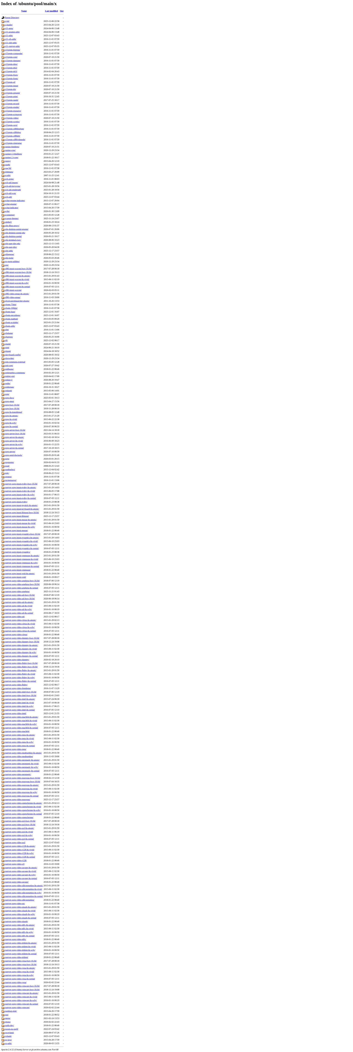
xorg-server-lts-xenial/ (14, 448)
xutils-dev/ (9, 1025)
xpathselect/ (10, 469)
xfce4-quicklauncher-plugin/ (17, 301)
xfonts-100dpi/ (11, 308)
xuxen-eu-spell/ (11, 1029)
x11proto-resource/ (13, 111)
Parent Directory (12, 17)
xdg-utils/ (9, 251)
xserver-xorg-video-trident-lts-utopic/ (21, 943)
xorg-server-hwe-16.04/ (15, 430)
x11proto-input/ (11, 86)
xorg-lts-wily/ (11, 423)
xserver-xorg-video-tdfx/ (15, 939)
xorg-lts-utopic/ (11, 416)
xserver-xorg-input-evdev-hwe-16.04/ (21, 484)
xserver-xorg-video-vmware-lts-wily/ (21, 1000)
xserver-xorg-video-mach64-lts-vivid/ (21, 720)
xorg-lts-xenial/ (11, 426)
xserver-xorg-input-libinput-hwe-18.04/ (22, 512)
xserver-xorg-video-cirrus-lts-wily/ (20, 627)
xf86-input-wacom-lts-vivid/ (17, 279)
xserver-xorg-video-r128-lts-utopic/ (20, 846)
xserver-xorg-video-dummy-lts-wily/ (20, 652)
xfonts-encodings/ (12, 315)
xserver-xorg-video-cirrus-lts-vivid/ (20, 624)
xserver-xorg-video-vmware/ (17, 1007)
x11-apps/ (9, 28)
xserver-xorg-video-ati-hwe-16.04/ (20, 595)
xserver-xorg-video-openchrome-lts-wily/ (23, 810)
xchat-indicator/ (11, 208)
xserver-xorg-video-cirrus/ (16, 634)
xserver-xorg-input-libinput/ (17, 516)
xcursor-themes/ (12, 218)
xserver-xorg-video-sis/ (15, 903)
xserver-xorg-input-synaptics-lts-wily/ (21, 545)
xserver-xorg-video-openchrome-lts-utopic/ (23, 803)
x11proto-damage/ (13, 60)
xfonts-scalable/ (11, 322)
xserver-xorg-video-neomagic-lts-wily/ (21, 767)
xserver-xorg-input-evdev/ (16, 502)
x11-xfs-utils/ (10, 39)
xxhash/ (8, 1036)
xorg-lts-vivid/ (11, 419)
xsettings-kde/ (11, 1011)
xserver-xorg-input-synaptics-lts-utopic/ (22, 537)
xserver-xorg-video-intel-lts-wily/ (19, 706)
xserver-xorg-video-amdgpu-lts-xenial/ (21, 588)
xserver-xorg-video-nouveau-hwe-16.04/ (22, 778)
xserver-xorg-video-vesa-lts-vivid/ (19, 971)
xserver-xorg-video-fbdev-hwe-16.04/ (21, 663)
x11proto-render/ (12, 107)
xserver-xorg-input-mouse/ (16, 530)
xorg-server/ (10, 451)
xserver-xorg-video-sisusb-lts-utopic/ (21, 907)
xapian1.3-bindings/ (13, 154)
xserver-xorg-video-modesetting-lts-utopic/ (23, 753)
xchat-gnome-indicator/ (15, 200)
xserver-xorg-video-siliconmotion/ (19, 900)
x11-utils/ (9, 35)
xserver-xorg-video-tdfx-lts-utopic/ (20, 925)
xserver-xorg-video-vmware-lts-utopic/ (21, 993)
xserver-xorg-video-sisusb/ (16, 921)
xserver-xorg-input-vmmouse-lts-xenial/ (22, 566)
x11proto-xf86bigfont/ (14, 129)
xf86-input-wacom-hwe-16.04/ (18, 268)
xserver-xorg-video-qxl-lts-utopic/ (19, 828)
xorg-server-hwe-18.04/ (15, 433)
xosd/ (7, 466)
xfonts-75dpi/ (10, 304)
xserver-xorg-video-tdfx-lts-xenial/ (20, 936)
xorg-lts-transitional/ (13, 412)
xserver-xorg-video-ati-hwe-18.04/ (20, 598)
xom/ (7, 394)
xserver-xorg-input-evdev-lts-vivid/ (20, 491)
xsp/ (6, 1015)
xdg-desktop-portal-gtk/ (15, 233)
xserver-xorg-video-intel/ (15, 713)
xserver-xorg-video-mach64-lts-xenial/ (21, 728)
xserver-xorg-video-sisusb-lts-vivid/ (20, 910)
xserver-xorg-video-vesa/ (15, 982)
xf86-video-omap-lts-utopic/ (17, 294)
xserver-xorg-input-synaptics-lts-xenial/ (22, 548)
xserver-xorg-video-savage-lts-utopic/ (21, 867)
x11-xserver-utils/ (12, 46)
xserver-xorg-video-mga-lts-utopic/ (20, 735)
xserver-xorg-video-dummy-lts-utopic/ (21, 645)
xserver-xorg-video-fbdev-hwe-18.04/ (21, 667)
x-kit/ (7, 21)
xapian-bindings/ (12, 147)
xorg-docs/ (9, 398)
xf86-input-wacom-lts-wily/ (17, 283)
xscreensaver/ (11, 480)
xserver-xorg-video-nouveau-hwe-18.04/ (22, 781)
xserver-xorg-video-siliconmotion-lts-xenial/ (24, 896)
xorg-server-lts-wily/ (13, 444)
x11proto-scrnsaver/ (13, 114)
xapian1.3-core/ (11, 157)
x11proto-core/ (11, 57)
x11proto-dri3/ (11, 71)
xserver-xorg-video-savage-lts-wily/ (20, 875)
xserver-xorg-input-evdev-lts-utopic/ (20, 487)
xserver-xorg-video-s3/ (15, 864)
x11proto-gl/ (10, 82)
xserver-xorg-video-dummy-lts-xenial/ (21, 656)
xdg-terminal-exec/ (13, 240)
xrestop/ (8, 477)
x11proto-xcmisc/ (12, 121)
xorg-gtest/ (9, 401)
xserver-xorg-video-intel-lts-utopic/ (20, 699)
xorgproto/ (9, 462)
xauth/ (7, 164)
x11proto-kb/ (10, 89)
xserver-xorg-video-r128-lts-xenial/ (20, 857)
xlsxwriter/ (9, 358)
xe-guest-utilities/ (12, 261)
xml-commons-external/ (15, 362)
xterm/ (7, 1018)
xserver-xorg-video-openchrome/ (19, 817)
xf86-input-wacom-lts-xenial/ (17, 286)
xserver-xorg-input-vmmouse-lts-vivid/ (21, 559)
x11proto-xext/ (11, 125)
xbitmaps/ (9, 172)
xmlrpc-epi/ (10, 376)
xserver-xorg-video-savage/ (17, 882)
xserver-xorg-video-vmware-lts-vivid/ (21, 997)
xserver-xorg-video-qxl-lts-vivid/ (19, 832)
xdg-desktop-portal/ (13, 236)
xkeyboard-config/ (13, 355)
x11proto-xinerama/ (13, 143)
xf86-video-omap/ (12, 297)
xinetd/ (8, 344)
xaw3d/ (8, 168)
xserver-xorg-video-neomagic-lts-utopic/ (22, 760)
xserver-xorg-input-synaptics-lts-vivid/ (21, 541)
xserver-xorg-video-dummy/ (17, 659)
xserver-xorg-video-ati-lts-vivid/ (18, 606)
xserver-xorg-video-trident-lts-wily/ (20, 950)
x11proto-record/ (12, 103)
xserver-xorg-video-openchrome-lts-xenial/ (23, 814)
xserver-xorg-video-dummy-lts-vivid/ (21, 649)
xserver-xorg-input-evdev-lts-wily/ (20, 494)
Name (24, 11)
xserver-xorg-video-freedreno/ (18, 688)
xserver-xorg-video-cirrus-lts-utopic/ (20, 620)
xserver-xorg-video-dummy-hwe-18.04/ (22, 641)
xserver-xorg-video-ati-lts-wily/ (18, 609)
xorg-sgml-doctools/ (13, 455)
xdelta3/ (8, 222)
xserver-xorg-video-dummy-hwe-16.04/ (22, 638)
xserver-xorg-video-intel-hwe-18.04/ (20, 695)
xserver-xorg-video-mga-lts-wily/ (19, 742)
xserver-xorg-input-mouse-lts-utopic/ (21, 520)
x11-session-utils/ (12, 32)
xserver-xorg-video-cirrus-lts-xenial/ (20, 631)
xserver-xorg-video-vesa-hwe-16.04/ (21, 961)
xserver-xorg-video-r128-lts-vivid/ (19, 850)
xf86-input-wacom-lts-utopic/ (17, 276)
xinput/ (8, 351)
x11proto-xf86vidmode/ (15, 139)
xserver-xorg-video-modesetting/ (19, 756)
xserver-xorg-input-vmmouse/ (18, 570)
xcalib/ (8, 175)
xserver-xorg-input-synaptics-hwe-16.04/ (22, 534)
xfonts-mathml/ (11, 319)
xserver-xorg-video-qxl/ (15, 842)
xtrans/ (8, 1022)
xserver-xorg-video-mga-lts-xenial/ (20, 746)
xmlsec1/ (9, 380)
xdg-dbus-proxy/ (12, 225)
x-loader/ (9, 25)
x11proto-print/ (11, 96)
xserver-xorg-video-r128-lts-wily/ (19, 853)
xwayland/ (9, 1032)
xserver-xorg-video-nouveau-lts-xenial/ (22, 796)
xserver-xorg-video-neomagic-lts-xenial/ (22, 771)
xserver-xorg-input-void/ (15, 577)
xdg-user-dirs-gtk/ (12, 243)
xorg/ (7, 459)
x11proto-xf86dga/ (13, 132)
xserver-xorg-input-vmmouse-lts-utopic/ (22, 555)
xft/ (6, 340)
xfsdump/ (9, 333)
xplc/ (7, 473)
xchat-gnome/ (11, 204)
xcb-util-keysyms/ (12, 186)
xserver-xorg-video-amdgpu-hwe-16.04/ (22, 581)
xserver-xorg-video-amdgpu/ (17, 591)
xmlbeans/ (9, 369)
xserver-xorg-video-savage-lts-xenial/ (21, 878)
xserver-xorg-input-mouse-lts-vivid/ (20, 523)
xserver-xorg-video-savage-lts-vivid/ (20, 871)
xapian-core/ (10, 150)
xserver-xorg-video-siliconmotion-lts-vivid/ (23, 889)
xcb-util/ (8, 197)
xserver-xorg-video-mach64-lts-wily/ (21, 724)
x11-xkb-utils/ (11, 43)
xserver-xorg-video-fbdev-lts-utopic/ (20, 670)
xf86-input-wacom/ (13, 290)
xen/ (7, 265)
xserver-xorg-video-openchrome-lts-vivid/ (23, 806)
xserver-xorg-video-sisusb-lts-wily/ (20, 914)
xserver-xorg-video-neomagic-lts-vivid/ (22, 763)
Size (62, 11)
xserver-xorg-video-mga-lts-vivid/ (19, 738)
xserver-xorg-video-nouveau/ (17, 799)
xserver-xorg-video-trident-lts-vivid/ (20, 946)
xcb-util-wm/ (10, 193)
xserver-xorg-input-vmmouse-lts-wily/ (21, 563)
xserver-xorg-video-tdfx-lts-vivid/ (19, 928)
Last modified (51, 11)
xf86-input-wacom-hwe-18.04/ (18, 272)
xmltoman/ (9, 387)
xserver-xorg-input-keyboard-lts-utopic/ (22, 509)
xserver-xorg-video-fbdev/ (16, 685)
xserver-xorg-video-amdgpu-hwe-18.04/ (22, 584)
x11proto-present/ (12, 93)
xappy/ (8, 161)
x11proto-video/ (12, 118)
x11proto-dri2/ (11, 68)
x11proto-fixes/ (11, 75)
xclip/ (7, 211)
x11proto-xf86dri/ (12, 136)
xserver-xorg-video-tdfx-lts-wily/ (19, 932)
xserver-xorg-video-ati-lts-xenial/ (19, 613)
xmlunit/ (8, 390)
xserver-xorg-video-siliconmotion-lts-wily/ (23, 893)
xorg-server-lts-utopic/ (14, 437)
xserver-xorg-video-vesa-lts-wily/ (19, 975)
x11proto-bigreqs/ (12, 50)
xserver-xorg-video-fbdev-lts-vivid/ (20, 674)
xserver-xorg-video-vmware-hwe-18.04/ (22, 989)
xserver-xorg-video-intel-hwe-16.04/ (20, 692)
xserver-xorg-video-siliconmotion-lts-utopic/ (24, 885)
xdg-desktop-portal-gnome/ (16, 229)
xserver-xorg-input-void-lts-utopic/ (20, 573)
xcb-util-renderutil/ (13, 190)
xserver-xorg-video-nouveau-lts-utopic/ (22, 785)
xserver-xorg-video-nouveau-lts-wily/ (21, 792)
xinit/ (7, 347)
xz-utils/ (8, 1043)
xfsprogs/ (9, 337)
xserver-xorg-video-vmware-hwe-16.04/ (22, 986)
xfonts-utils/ (10, 326)
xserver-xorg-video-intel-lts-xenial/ (20, 710)
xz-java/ (8, 1040)
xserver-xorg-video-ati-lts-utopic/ (19, 602)
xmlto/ (7, 383)
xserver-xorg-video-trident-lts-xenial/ (21, 954)
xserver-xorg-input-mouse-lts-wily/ (20, 527)
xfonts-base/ (10, 312)
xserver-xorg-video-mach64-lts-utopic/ (21, 717)
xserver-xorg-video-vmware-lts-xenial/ (21, 1004)
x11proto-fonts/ (11, 78)
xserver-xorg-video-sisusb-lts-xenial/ (20, 918)
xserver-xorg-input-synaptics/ (17, 552)
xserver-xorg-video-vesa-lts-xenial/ (20, 979)
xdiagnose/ (9, 254)
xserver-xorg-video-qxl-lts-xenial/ (19, 839)
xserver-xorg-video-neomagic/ (18, 774)
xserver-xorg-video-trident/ (16, 957)
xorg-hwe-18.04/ (12, 408)
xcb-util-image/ (11, 182)
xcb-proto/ (9, 179)
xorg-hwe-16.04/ (12, 405)
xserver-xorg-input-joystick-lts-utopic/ (21, 505)
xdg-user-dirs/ (11, 247)
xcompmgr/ (10, 215)
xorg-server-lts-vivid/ (14, 441)
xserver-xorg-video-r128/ (16, 860)
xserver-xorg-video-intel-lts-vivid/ (19, 702)
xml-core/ (9, 365)
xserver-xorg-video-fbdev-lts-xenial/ (20, 681)
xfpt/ (7, 329)
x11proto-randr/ (11, 100)
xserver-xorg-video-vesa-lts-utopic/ (20, 968)
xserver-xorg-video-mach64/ (17, 731)
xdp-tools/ (9, 258)
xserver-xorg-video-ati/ (15, 616)
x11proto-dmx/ (11, 64)
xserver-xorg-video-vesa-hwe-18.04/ (21, 964)
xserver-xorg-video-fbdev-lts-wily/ (20, 677)
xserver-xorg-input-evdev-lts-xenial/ (20, 498)
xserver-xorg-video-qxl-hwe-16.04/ (20, 821)
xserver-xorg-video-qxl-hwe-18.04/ (20, 824)
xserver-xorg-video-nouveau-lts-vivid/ (21, 789)
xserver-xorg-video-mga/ (15, 749)
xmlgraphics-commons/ (15, 372)
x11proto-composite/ (14, 53)
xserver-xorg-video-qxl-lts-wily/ (19, 835)
